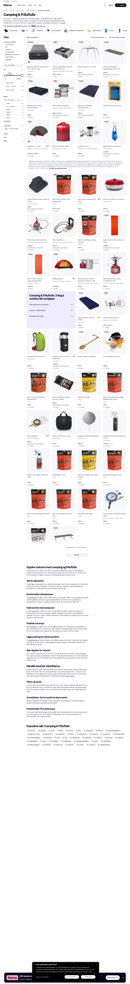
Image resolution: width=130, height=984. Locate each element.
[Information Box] (39, 38)
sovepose (35, 611)
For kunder (6, 1)
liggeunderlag (32, 640)
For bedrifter (14, 1)
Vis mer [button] (76, 555)
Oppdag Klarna (21, 5)
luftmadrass (32, 597)
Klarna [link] (5, 10)
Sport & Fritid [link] (20, 10)
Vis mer (62, 23)
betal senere (70, 676)
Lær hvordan (41, 26)
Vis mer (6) (8, 59)
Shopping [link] (12, 10)
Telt (6, 47)
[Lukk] (97, 964)
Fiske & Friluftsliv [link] (31, 10)
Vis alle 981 (7, 121)
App (35, 5)
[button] (111, 5)
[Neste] (124, 30)
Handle (30, 5)
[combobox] (99, 37)
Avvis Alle (71, 977)
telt (33, 584)
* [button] (86, 74)
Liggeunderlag (9, 57)
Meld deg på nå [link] (113, 978)
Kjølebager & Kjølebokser (12, 54)
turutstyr (33, 627)
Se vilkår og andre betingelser (58, 168)
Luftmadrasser (9, 44)
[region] (65, 971)
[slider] (5, 75)
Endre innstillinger (42, 977)
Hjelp (40, 5)
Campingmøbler (9, 52)
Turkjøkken (8, 49)
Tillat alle (88, 977)
